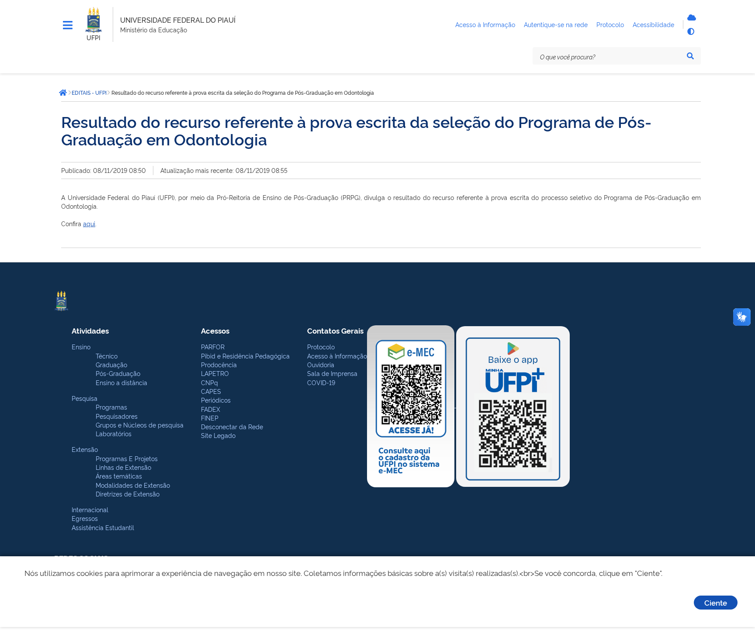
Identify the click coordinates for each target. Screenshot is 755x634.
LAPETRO (215, 373)
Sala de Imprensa (332, 373)
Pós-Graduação (118, 373)
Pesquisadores (117, 416)
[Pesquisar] (690, 56)
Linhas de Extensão (123, 467)
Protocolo (321, 346)
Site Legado (218, 435)
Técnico (107, 355)
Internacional (90, 509)
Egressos (85, 518)
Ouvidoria (320, 364)
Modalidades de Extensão (133, 485)
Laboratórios (114, 433)
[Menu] (68, 25)
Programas (111, 407)
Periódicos (216, 400)
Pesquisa (84, 398)
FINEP (209, 417)
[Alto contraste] (690, 31)
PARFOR (213, 346)
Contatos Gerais (335, 330)
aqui (89, 223)
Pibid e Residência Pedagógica (245, 355)
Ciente (715, 602)
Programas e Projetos (127, 458)
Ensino (81, 346)
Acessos (215, 330)
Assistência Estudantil (103, 527)
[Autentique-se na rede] (690, 17)
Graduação (111, 364)
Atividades (90, 330)
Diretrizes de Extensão (127, 493)
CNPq (209, 382)
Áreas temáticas (119, 476)
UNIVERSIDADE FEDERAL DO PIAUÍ (178, 19)
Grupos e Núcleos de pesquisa (140, 424)
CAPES (211, 391)
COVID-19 (321, 382)
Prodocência (219, 364)
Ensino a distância (121, 382)
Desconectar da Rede (232, 426)
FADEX (210, 409)
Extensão (85, 449)
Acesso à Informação (337, 355)
